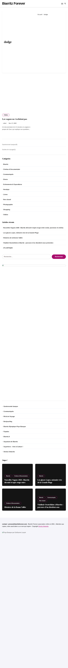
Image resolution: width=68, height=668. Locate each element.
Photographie (8, 204)
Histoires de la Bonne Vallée (13, 238)
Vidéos (6, 115)
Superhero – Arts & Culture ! (13, 446)
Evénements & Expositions (12, 184)
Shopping (6, 209)
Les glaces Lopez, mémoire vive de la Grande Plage (21, 233)
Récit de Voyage (9, 416)
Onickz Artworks (9, 451)
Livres (5, 194)
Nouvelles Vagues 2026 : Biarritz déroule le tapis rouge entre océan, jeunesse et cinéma (33, 228)
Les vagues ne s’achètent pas (14, 119)
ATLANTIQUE (8, 248)
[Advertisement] (50, 43)
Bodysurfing (8, 421)
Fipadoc (6, 431)
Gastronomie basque (11, 406)
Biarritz (5, 164)
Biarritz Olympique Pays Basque (15, 426)
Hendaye (6, 189)
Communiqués (8, 174)
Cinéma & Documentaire (11, 169)
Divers (5, 179)
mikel (4, 123)
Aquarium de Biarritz (11, 441)
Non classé (7, 199)
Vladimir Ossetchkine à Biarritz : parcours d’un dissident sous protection (28, 243)
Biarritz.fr (7, 436)
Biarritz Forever (13, 3)
